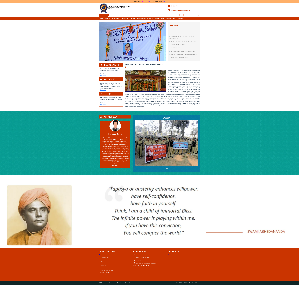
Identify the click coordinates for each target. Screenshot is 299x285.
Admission (132, 18)
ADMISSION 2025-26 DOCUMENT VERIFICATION (180, 49)
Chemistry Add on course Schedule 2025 (179, 56)
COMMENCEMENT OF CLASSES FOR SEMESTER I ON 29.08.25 (183, 43)
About (177, 282)
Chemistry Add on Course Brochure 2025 (180, 53)
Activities (168, 18)
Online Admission (138, 1)
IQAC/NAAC (150, 18)
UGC (101, 259)
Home (101, 18)
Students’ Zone (141, 18)
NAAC (101, 261)
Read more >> (103, 75)
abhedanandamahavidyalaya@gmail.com (180, 10)
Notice (162, 18)
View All (167, 168)
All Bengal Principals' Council (107, 270)
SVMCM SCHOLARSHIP (175, 30)
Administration (116, 18)
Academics (125, 18)
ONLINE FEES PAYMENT (158, 1)
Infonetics (133, 282)
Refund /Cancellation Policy (106, 277)
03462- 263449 (174, 6)
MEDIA (175, 18)
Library (157, 18)
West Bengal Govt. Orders (106, 268)
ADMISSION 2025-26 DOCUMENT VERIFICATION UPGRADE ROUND (184, 36)
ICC (147, 1)
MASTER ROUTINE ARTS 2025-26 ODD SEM (179, 40)
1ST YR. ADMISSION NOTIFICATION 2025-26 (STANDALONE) (183, 33)
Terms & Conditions (105, 272)
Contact (198, 282)
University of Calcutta (105, 257)
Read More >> (115, 165)
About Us (107, 18)
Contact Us (181, 18)
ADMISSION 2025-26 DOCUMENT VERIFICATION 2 (181, 46)
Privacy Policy (103, 274)
